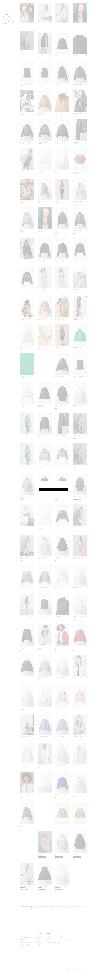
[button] (53, 489)
